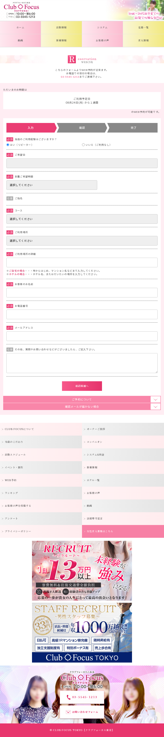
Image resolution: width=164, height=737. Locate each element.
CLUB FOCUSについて (19, 429)
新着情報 (61, 41)
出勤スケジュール (15, 455)
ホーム (20, 28)
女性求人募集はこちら (100, 531)
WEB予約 (11, 480)
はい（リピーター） (22, 144)
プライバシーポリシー (18, 531)
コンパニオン (94, 442)
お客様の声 (102, 41)
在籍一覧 (143, 28)
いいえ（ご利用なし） (99, 144)
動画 (20, 41)
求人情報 (143, 41)
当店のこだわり (14, 442)
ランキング (11, 493)
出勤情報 (61, 28)
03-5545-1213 (70, 76)
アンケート (11, 519)
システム (102, 28)
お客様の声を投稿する (18, 506)
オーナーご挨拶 (96, 429)
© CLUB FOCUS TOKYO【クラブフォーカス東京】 (82, 730)
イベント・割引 (14, 468)
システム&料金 (95, 455)
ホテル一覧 (93, 480)
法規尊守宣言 (95, 519)
